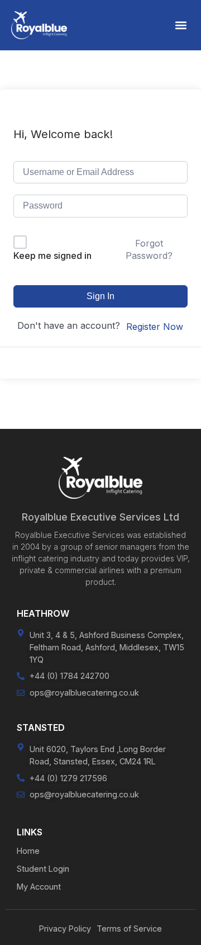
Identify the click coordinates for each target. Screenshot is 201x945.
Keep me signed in (52, 255)
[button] (180, 25)
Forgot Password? (149, 249)
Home (28, 851)
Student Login (43, 868)
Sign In (100, 296)
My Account (39, 886)
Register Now (154, 326)
